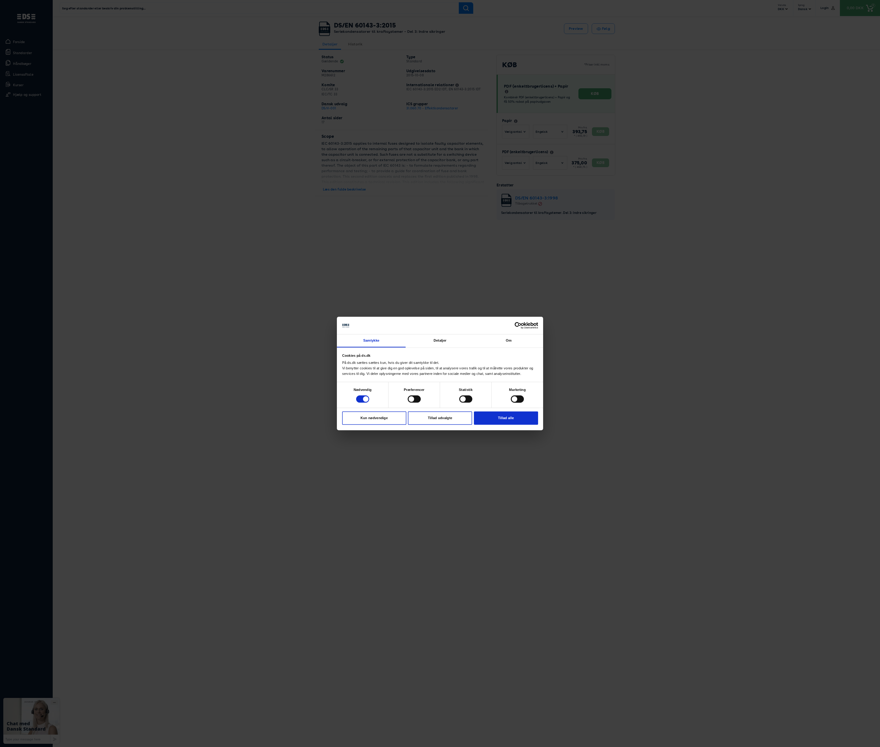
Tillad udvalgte (440, 418)
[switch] (414, 399)
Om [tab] (509, 341)
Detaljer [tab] (440, 341)
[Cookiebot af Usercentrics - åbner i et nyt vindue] (518, 325)
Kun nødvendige (374, 418)
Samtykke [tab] (371, 341)
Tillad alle (506, 418)
